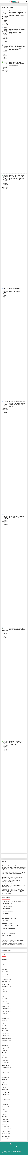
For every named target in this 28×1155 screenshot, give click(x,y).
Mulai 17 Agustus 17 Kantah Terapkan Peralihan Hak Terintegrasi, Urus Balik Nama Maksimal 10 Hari (13, 885)
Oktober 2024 (5, 1013)
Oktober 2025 (5, 984)
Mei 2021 (4, 1114)
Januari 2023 (5, 1065)
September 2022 (6, 1075)
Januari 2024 (5, 1035)
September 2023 (6, 1045)
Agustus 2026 (5, 959)
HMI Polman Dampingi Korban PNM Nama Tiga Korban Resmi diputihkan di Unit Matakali (13, 874)
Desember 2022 (6, 1067)
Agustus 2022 (5, 1077)
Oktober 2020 (6, 1131)
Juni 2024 (4, 1023)
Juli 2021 (4, 1109)
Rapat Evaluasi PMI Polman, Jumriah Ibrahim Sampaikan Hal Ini (16, 63)
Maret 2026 (5, 972)
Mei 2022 (4, 1084)
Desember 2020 (6, 1126)
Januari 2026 (5, 976)
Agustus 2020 (6, 1136)
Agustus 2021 (5, 1107)
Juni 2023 (4, 1053)
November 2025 (6, 981)
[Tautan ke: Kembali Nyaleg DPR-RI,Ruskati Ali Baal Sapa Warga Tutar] (5, 796)
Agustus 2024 (5, 1018)
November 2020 (6, 1129)
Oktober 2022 (5, 1072)
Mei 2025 (4, 996)
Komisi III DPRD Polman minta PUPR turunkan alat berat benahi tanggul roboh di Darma (17, 47)
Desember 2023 (6, 1038)
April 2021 (4, 1116)
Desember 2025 (6, 979)
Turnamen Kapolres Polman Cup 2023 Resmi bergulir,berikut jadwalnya (17, 516)
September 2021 (6, 1104)
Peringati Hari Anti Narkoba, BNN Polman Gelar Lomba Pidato (16, 290)
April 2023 (4, 1057)
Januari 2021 (5, 1124)
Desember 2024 (6, 1008)
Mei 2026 (4, 967)
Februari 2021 (5, 1121)
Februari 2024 (5, 1033)
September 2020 (6, 1134)
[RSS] (17, 1146)
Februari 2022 (5, 1092)
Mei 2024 (4, 1026)
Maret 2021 (5, 1119)
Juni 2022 (4, 1082)
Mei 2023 (4, 1055)
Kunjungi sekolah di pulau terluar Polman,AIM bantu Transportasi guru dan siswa (17, 404)
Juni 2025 (4, 994)
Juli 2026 (4, 962)
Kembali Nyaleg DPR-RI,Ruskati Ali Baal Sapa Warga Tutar (16, 743)
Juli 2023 (4, 1050)
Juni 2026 (4, 964)
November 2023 (6, 1040)
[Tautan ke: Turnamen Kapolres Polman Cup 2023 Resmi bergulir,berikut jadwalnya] (5, 569)
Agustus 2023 (5, 1048)
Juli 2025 (4, 991)
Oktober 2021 (5, 1102)
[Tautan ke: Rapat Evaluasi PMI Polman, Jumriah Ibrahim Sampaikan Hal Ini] (5, 116)
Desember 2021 (6, 1097)
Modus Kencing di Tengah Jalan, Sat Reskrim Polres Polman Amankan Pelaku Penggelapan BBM (17, 177)
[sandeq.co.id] (14, 1)
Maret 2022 (5, 1089)
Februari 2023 (5, 1062)
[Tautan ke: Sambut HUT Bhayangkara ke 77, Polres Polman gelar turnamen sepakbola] (5, 682)
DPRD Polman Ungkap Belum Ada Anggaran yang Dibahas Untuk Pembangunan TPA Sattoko (17, 31)
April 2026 (4, 969)
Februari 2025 (5, 1003)
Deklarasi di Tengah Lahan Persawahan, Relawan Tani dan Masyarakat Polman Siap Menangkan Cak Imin (17, 13)
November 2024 (6, 1011)
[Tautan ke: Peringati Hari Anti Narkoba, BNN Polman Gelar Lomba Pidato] (5, 343)
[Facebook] (11, 1146)
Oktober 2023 (5, 1043)
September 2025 (6, 986)
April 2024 (4, 1028)
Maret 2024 (5, 1030)
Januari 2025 (5, 1006)
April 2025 (4, 999)
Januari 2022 (5, 1094)
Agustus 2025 (5, 989)
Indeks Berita (4, 1152)
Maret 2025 (5, 1001)
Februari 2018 (5, 1138)
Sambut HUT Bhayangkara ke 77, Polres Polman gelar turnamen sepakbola (17, 629)
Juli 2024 (4, 1021)
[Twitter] (14, 1146)
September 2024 (6, 1016)
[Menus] (2, 1)
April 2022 (4, 1087)
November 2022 (6, 1070)
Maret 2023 (5, 1060)
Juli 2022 (4, 1080)
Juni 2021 (4, 1111)
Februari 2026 (5, 974)
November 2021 (6, 1099)
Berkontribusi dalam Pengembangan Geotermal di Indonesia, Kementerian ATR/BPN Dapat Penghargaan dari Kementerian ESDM (12, 879)
